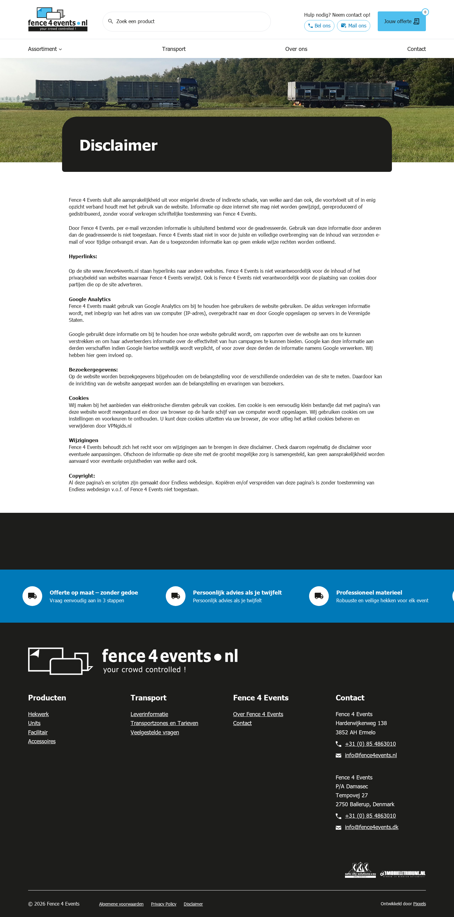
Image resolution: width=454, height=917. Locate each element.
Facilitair (38, 732)
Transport (174, 48)
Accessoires (42, 741)
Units (34, 722)
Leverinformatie (149, 713)
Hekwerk (38, 713)
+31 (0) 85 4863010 (370, 743)
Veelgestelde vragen (155, 732)
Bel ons (322, 25)
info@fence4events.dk (371, 826)
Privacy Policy (163, 904)
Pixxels (419, 904)
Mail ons (357, 25)
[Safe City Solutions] (360, 869)
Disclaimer (193, 904)
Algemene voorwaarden (121, 904)
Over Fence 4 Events (258, 713)
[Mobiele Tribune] (403, 873)
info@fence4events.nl (371, 754)
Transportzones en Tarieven (164, 722)
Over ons (296, 48)
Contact (416, 48)
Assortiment (43, 48)
